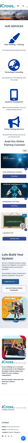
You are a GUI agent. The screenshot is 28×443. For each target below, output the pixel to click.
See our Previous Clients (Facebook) (14, 289)
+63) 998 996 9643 (13, 427)
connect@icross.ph (12, 429)
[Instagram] (5, 436)
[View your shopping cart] (18, 6)
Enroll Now (14, 176)
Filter (25, 150)
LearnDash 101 (8, 233)
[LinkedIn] (8, 436)
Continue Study (14, 238)
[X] (11, 436)
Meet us (4, 383)
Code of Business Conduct (12, 172)
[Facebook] (2, 436)
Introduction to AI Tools (11, 201)
